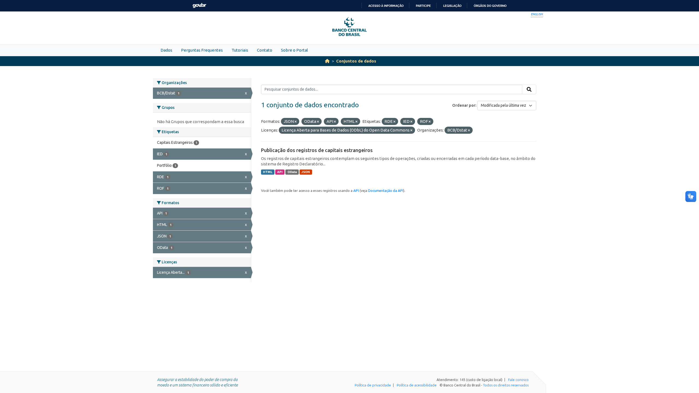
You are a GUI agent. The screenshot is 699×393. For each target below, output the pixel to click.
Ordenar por (463, 105)
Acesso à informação (386, 6)
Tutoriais (240, 50)
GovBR (199, 5)
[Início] (327, 61)
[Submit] (529, 89)
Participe (423, 6)
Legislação (452, 6)
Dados (166, 50)
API (280, 172)
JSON (305, 172)
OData (292, 172)
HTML (267, 172)
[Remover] (296, 121)
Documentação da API (385, 190)
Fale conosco (518, 380)
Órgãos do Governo (490, 6)
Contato (264, 50)
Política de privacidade (373, 385)
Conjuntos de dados (356, 61)
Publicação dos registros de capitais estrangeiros (317, 150)
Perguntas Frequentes (202, 50)
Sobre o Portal (294, 50)
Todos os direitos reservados (506, 385)
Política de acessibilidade (417, 385)
